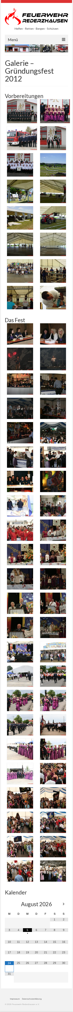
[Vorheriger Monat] (9, 904)
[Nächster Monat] (63, 904)
